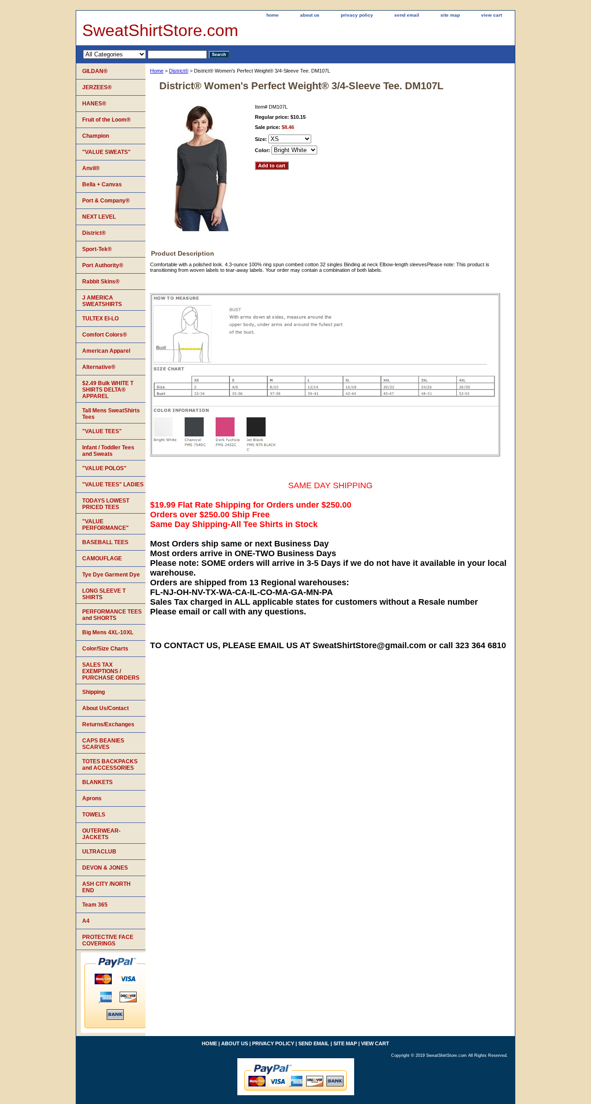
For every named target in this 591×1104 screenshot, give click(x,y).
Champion (95, 136)
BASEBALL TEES (105, 542)
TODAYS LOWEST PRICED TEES (105, 503)
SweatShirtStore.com (160, 30)
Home (156, 71)
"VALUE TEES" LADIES (113, 484)
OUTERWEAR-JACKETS (101, 834)
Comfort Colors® (104, 334)
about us (310, 15)
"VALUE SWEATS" (106, 152)
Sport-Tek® (97, 249)
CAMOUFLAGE (102, 558)
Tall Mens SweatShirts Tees (111, 413)
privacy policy (357, 15)
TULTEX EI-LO (100, 318)
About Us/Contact (105, 708)
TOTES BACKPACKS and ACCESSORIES (110, 764)
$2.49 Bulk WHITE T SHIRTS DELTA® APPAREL (107, 389)
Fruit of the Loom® (106, 120)
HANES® (94, 103)
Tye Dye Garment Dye (111, 574)
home (272, 15)
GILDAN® (95, 71)
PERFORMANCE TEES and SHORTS (112, 614)
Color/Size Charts (105, 648)
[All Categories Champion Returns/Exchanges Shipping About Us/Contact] (145, 54)
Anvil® (91, 168)
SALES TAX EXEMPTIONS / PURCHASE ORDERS (110, 671)
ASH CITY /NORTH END (106, 887)
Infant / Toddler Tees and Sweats (108, 450)
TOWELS (93, 814)
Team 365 (95, 905)
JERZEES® (97, 87)
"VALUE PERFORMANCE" (105, 524)
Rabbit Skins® (101, 281)
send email (406, 15)
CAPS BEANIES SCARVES (103, 743)
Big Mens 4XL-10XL (107, 632)
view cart (491, 15)
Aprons (92, 798)
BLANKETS (97, 782)
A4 (86, 921)
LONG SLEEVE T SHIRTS (104, 594)
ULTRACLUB (99, 851)
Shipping (93, 692)
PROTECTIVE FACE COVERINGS (107, 940)
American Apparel (106, 351)
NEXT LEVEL (99, 217)
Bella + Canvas (102, 184)
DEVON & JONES (105, 868)
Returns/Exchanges (108, 724)
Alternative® (98, 367)
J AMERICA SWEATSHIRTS (102, 300)
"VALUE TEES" (102, 431)
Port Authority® (102, 265)
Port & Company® (106, 200)
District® (178, 71)
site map (450, 15)
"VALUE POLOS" (104, 468)
